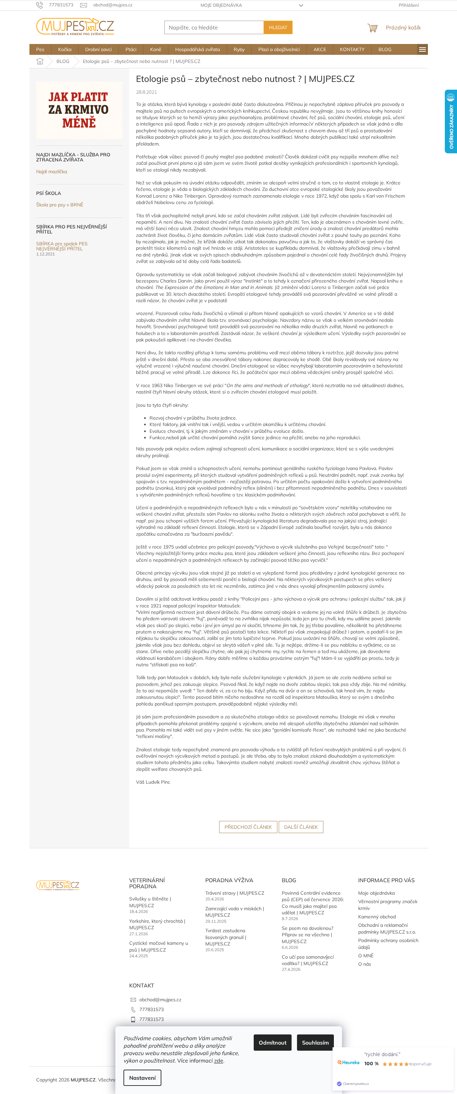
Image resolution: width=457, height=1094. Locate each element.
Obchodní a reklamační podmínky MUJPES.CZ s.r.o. (387, 928)
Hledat (278, 27)
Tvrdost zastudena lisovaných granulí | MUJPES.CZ (225, 937)
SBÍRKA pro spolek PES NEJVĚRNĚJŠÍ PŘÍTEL (62, 246)
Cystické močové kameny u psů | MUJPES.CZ (158, 946)
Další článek (301, 827)
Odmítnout (273, 1042)
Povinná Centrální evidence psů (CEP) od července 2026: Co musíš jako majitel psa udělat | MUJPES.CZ (313, 903)
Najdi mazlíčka (51, 171)
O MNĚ (365, 956)
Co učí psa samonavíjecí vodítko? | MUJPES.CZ (308, 960)
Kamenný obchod (377, 917)
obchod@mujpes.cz (160, 1000)
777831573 (151, 1009)
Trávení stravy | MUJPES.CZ (234, 893)
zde (218, 1060)
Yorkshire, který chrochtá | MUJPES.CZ (157, 924)
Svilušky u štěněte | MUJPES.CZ (150, 902)
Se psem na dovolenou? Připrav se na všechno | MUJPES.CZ (307, 934)
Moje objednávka (221, 5)
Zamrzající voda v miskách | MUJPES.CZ (234, 912)
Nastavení (142, 1077)
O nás (364, 964)
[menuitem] (40, 49)
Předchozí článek (248, 827)
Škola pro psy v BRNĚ (59, 204)
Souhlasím (315, 1042)
